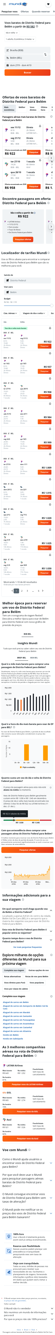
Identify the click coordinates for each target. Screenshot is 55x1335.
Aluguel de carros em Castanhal (17, 1027)
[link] (23, 239)
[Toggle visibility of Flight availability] (27, 767)
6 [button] (38, 590)
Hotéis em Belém (11, 1035)
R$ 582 (30, 26)
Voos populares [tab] (37, 982)
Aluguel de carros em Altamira (17, 1031)
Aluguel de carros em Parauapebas (19, 1020)
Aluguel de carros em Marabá (16, 1012)
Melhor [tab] (22, 107)
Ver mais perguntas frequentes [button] (27, 947)
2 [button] (21, 590)
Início (19, 1330)
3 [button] (27, 590)
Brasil (26, 1330)
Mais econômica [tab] (9, 108)
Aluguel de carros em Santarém (17, 1016)
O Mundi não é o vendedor (17, 1308)
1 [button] (16, 590)
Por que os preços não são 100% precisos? (25, 1319)
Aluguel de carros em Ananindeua (18, 1023)
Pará (33, 1330)
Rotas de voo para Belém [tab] (36, 976)
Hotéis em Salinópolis (13, 1038)
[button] (4, 4)
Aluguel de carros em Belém (16, 1002)
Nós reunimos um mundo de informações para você (25, 1314)
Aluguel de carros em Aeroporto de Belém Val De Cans (25, 1007)
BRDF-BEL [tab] (21, 657)
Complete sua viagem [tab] (14, 970)
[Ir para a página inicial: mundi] (18, 4)
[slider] (51, 305)
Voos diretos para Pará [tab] (14, 982)
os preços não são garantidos (15, 1300)
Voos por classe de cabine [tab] (16, 989)
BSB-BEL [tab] (27, 634)
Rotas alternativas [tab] (12, 976)
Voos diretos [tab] (33, 108)
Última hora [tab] (44, 108)
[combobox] (30, 280)
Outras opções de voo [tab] (39, 970)
